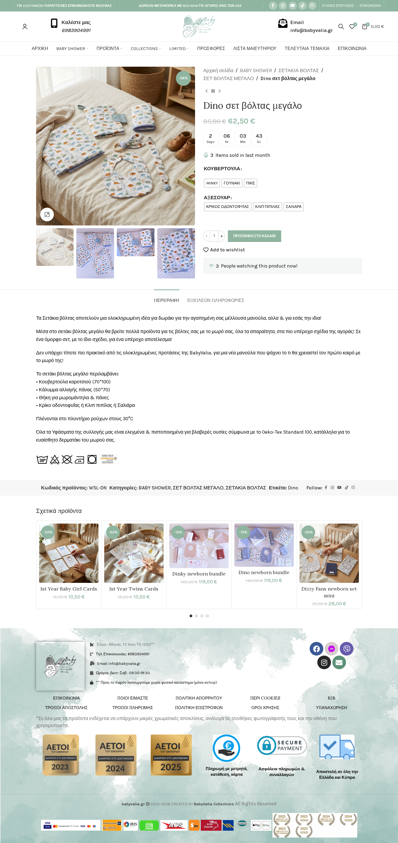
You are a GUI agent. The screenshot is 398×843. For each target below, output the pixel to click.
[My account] (24, 26)
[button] (43, 253)
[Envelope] (339, 662)
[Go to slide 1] (191, 616)
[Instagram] (324, 662)
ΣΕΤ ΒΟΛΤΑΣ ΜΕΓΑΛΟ (228, 78)
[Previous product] (206, 91)
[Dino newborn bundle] (264, 545)
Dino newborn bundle (264, 572)
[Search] (341, 26)
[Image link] (61, 754)
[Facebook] (316, 649)
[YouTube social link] (293, 6)
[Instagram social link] (283, 6)
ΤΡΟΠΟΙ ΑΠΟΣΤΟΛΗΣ (66, 707)
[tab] (166, 297)
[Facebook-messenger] (331, 649)
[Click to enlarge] (47, 214)
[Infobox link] (70, 26)
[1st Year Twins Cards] (134, 553)
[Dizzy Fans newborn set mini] (329, 553)
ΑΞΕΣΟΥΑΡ (217, 198)
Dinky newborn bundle (199, 574)
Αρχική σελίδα (218, 70)
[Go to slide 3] (202, 616)
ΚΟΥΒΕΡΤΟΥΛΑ (222, 169)
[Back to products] (213, 91)
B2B (331, 698)
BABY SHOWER (256, 70)
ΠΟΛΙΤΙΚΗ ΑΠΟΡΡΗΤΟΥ (199, 698)
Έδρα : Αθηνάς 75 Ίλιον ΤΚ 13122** (126, 644)
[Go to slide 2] (196, 616)
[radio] (212, 183)
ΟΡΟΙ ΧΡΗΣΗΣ (265, 707)
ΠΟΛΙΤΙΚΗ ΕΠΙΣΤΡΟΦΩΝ (199, 707)
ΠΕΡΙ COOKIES (265, 698)
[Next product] (219, 91)
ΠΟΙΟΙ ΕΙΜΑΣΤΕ (132, 698)
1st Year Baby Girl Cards (68, 589)
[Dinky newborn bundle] (199, 546)
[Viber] (346, 649)
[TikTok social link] (302, 6)
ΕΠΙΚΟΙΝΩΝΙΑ (66, 698)
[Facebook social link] (273, 6)
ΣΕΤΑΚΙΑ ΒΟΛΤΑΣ (298, 70)
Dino (293, 488)
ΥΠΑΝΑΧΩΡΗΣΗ (331, 707)
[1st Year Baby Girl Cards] (68, 553)
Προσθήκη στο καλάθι (254, 236)
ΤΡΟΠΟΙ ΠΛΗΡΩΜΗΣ (132, 707)
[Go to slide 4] (207, 616)
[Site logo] (199, 26)
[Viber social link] (312, 6)
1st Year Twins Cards (133, 589)
